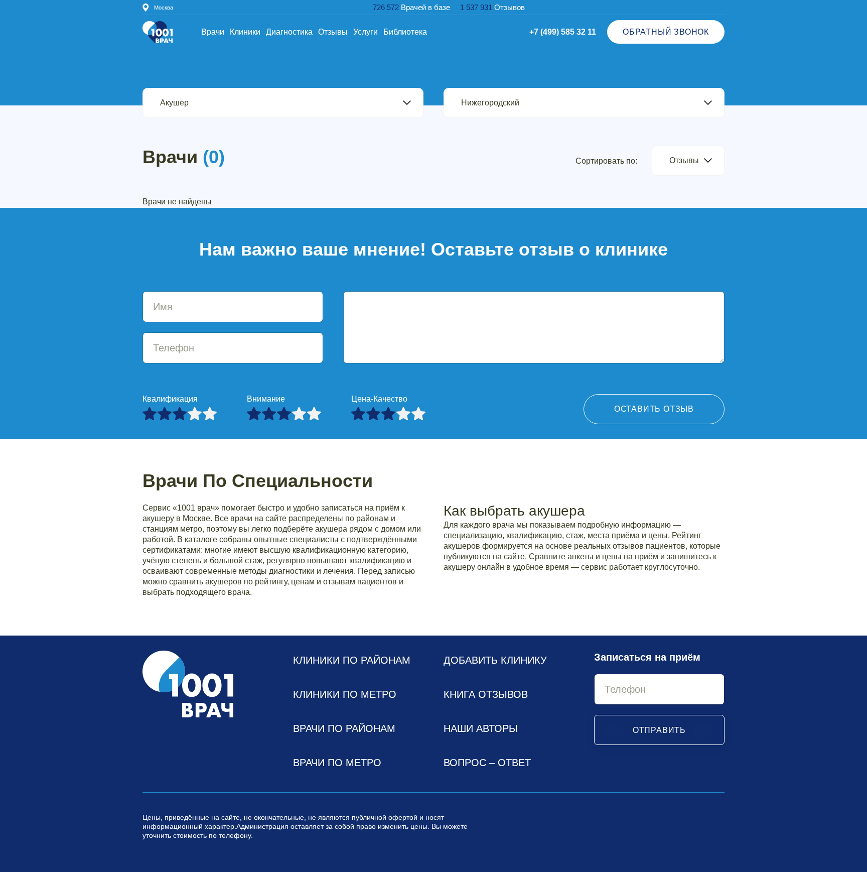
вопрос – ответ (487, 762)
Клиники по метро (344, 694)
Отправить (659, 730)
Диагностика (289, 32)
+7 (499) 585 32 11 (562, 32)
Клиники (245, 32)
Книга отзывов (486, 694)
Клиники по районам (351, 660)
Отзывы (333, 32)
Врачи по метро (337, 762)
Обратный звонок (666, 32)
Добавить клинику (495, 660)
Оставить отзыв (654, 409)
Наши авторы (481, 728)
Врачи (212, 32)
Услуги (365, 32)
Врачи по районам (344, 728)
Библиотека (405, 32)
